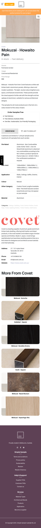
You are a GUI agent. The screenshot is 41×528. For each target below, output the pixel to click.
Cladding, (17, 205)
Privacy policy (20, 460)
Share (1, 161)
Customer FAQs (21, 483)
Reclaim (20, 466)
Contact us (20, 486)
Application (20, 506)
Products (20, 503)
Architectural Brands (20, 500)
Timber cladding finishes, (12, 208)
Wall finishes (33, 208)
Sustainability (20, 463)
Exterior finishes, (29, 205)
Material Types (20, 496)
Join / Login (9, 4)
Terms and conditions (20, 457)
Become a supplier (20, 510)
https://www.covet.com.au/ (20, 263)
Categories (4, 205)
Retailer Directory (20, 470)
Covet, (22, 205)
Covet (3, 47)
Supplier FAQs (20, 480)
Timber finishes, (25, 208)
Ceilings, (11, 205)
